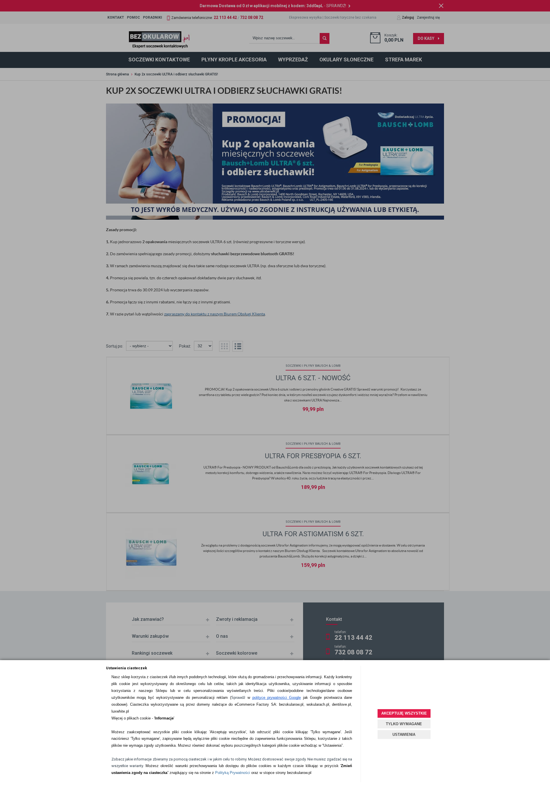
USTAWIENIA (403, 734)
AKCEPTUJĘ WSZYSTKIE (404, 713)
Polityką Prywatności (232, 773)
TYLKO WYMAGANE (404, 724)
